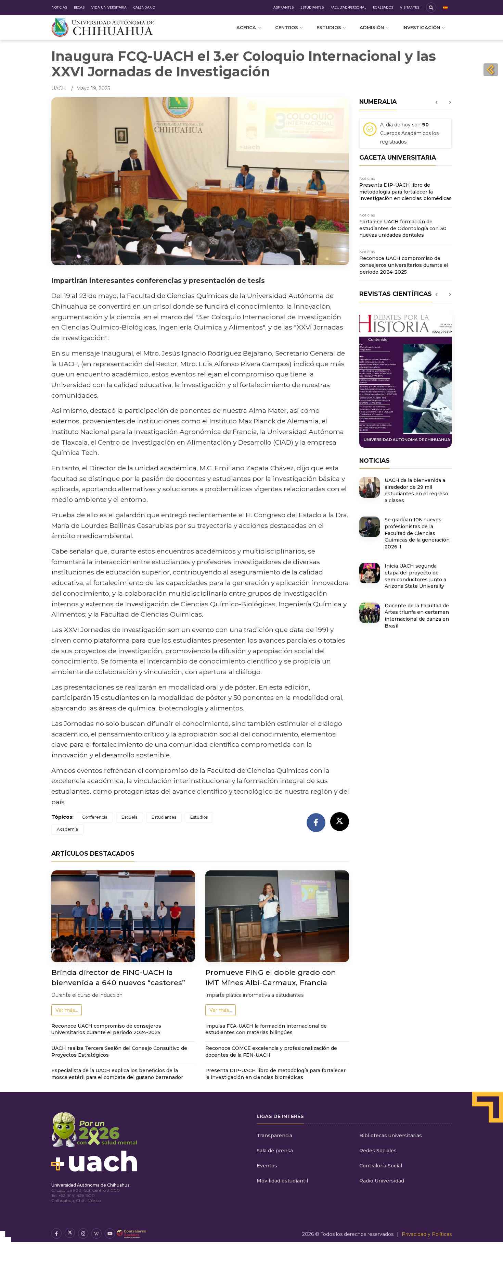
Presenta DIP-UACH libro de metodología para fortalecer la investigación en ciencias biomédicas (275, 1073)
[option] (405, 136)
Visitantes (409, 7)
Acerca (246, 27)
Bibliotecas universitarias (390, 1135)
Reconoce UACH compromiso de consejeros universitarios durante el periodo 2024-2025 (106, 1029)
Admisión (372, 27)
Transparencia (274, 1135)
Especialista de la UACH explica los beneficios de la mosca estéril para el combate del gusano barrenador (117, 1073)
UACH (58, 88)
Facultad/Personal (348, 7)
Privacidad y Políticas (427, 1234)
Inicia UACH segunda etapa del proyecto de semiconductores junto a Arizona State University (415, 576)
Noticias (59, 7)
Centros (286, 27)
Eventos (267, 1166)
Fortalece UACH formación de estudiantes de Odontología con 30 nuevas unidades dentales (403, 228)
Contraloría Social (380, 1166)
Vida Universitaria (109, 7)
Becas (79, 7)
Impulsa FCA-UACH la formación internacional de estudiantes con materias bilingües (266, 1029)
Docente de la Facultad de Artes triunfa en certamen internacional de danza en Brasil (417, 616)
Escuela (129, 817)
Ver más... (66, 1010)
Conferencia (94, 817)
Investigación (421, 27)
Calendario (144, 7)
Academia (67, 829)
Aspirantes (283, 7)
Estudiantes (312, 7)
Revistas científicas (395, 293)
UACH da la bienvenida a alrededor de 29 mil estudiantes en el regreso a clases (416, 490)
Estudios (329, 27)
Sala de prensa (275, 1151)
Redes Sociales (378, 1151)
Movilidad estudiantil (282, 1181)
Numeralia (378, 101)
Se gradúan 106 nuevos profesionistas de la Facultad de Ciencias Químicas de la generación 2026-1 (417, 533)
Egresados (383, 7)
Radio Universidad (381, 1181)
